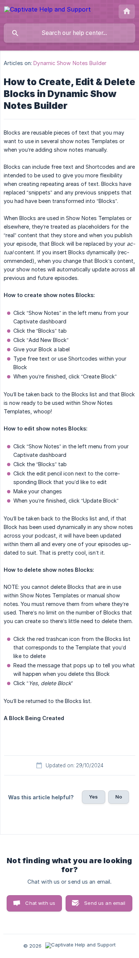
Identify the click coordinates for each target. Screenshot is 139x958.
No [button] (118, 797)
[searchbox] (69, 33)
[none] (47, 10)
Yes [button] (93, 797)
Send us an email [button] (104, 903)
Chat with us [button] (40, 903)
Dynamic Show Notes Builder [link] (69, 63)
